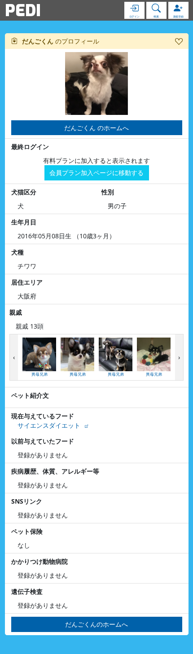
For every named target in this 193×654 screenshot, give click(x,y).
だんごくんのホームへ (96, 624)
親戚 (15, 312)
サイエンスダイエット (49, 425)
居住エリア (27, 282)
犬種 (17, 252)
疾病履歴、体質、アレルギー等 (55, 471)
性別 (107, 192)
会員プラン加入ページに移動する (96, 172)
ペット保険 (27, 531)
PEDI (23, 10)
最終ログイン (30, 146)
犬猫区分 (23, 192)
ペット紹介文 (30, 395)
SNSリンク (26, 501)
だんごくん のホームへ (96, 127)
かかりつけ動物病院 (39, 561)
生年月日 (23, 222)
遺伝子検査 (27, 591)
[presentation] (14, 357)
